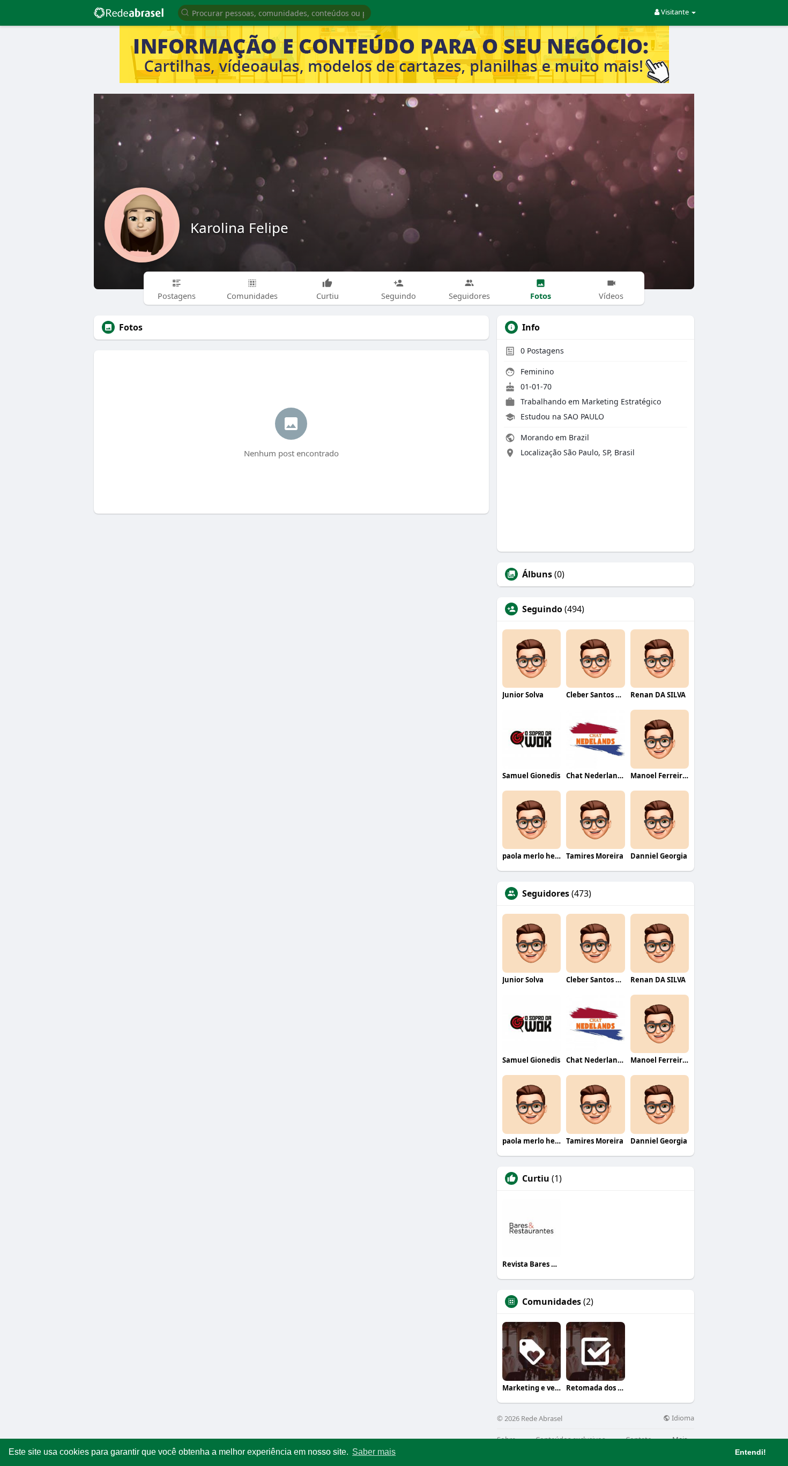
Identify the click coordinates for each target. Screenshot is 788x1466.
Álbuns (537, 574)
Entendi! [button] (750, 1452)
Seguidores (545, 893)
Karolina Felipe (239, 227)
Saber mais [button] (374, 1451)
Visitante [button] (674, 12)
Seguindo (542, 609)
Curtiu (535, 1178)
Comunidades (551, 1301)
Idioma (682, 1418)
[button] (274, 12)
